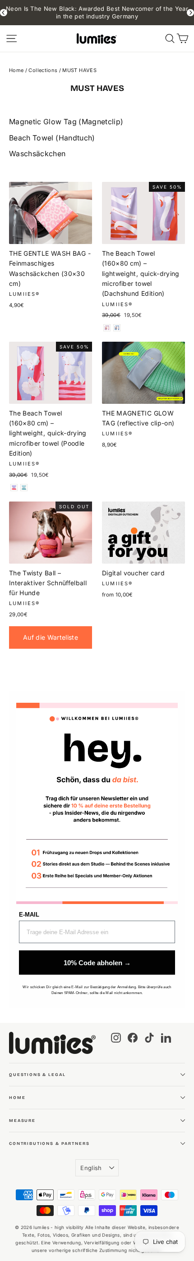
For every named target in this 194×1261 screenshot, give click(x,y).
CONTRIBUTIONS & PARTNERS (49, 1143)
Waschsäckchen (37, 153)
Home (16, 70)
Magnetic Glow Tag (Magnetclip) (66, 121)
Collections (42, 70)
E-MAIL (29, 914)
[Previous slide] (3, 12)
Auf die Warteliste (50, 637)
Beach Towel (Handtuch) (52, 137)
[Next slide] (190, 12)
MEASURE (22, 1120)
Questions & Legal (37, 1074)
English (91, 1167)
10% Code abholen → (97, 963)
